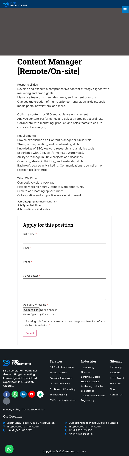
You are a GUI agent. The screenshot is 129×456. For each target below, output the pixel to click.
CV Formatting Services (63, 400)
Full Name (30, 234)
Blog (112, 389)
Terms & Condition (33, 409)
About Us (115, 372)
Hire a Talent (117, 378)
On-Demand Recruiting (63, 389)
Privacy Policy (11, 409)
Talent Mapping (58, 394)
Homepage (116, 367)
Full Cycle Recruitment (62, 367)
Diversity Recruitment (61, 378)
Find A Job (115, 383)
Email (27, 248)
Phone (27, 261)
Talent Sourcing (58, 372)
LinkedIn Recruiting (60, 383)
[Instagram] (6, 401)
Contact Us (116, 394)
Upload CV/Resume (35, 304)
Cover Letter (31, 275)
